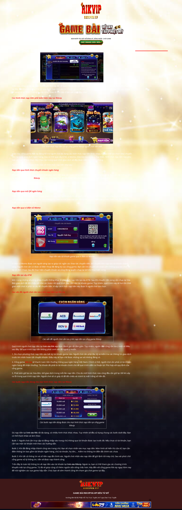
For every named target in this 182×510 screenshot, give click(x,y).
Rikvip (37, 178)
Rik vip (28, 362)
